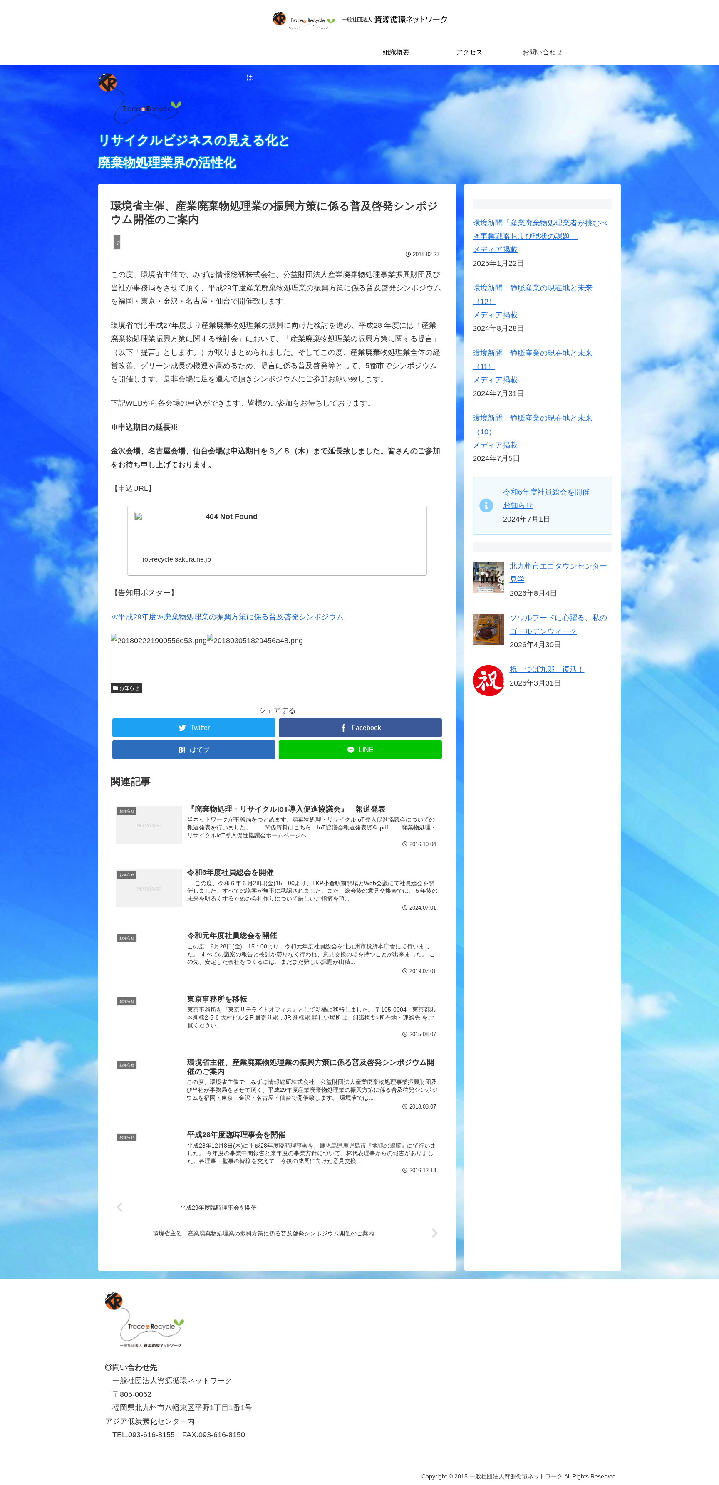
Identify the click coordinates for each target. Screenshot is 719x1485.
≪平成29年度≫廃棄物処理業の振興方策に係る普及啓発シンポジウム (227, 617)
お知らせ (128, 688)
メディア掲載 (495, 249)
